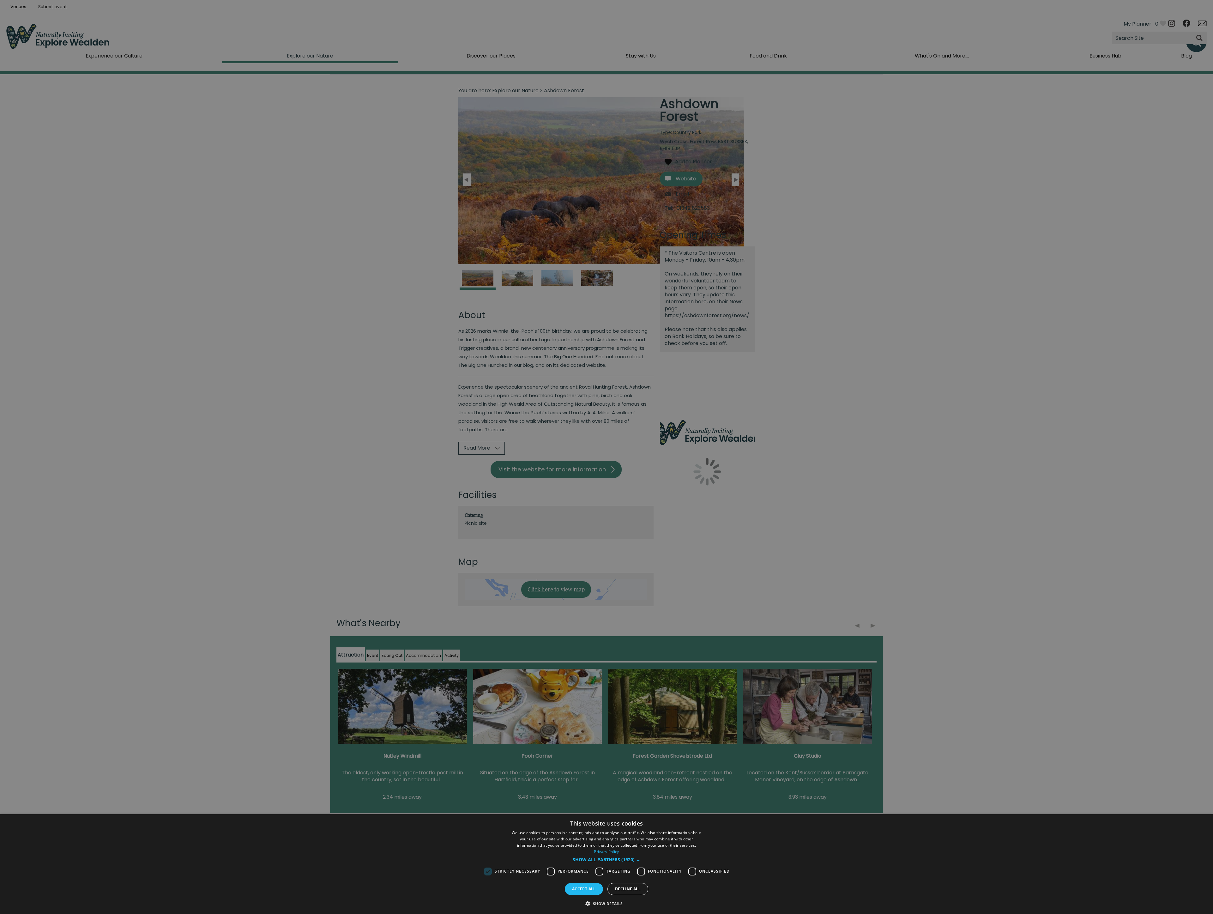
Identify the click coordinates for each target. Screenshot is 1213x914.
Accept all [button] (584, 889)
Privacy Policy (606, 851)
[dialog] (606, 864)
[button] (606, 859)
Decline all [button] (628, 889)
